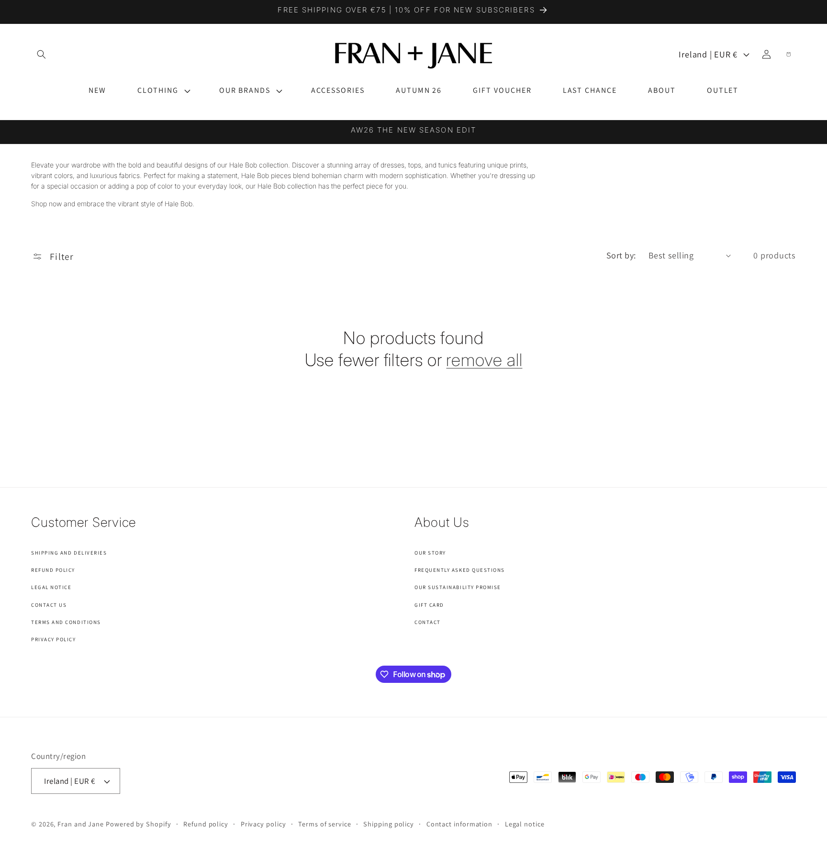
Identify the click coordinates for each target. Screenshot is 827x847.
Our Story (430, 552)
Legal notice (525, 823)
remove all (484, 359)
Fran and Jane (80, 823)
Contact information (459, 823)
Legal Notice (51, 587)
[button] (162, 90)
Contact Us (49, 605)
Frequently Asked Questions (459, 570)
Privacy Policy (53, 639)
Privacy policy (263, 823)
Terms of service (324, 823)
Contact (427, 622)
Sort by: (621, 255)
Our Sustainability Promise (457, 587)
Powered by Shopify (138, 823)
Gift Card (429, 605)
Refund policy (205, 823)
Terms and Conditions (66, 622)
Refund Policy (53, 570)
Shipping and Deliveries (69, 552)
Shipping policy (388, 823)
